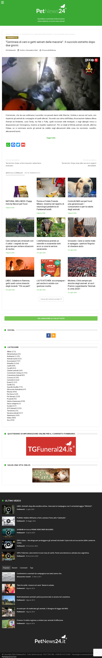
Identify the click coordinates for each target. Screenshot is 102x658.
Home (8, 34)
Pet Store (10, 394)
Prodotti (10, 399)
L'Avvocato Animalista (15, 389)
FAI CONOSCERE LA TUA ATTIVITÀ (51, 318)
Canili (9, 366)
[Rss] (53, 335)
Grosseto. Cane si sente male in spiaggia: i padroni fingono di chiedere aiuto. (81, 244)
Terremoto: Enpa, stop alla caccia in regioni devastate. (79, 163)
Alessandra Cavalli (24, 577)
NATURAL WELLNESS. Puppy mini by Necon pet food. (19, 202)
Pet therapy (11, 396)
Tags (31, 568)
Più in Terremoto (32, 173)
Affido (9, 352)
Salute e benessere (14, 401)
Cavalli (9, 368)
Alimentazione (12, 354)
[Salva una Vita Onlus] (51, 469)
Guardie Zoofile (12, 387)
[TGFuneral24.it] (51, 438)
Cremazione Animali (14, 375)
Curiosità (10, 380)
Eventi (9, 382)
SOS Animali (11, 408)
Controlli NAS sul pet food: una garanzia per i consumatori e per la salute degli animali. (80, 205)
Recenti (14, 568)
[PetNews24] (51, 3)
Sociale (9, 406)
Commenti (23, 568)
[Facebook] (48, 335)
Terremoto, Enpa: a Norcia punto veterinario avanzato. (23, 163)
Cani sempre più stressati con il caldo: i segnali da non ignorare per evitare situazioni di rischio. (19, 245)
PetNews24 (11, 50)
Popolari (6, 568)
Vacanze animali (12, 413)
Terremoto (15, 34)
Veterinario (11, 415)
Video (9, 418)
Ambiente (10, 356)
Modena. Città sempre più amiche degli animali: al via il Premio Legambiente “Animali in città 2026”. (81, 284)
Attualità (10, 363)
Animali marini (12, 359)
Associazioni (11, 361)
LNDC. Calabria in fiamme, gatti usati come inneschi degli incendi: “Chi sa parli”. (18, 283)
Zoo (8, 420)
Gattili (9, 385)
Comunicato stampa (14, 373)
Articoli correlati (14, 173)
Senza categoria (12, 404)
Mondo (9, 392)
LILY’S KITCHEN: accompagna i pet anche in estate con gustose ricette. (51, 283)
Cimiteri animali (12, 370)
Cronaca (10, 378)
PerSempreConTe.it (9, 657)
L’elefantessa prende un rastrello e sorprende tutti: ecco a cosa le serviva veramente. (49, 245)
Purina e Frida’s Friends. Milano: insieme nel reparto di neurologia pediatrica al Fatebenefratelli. (50, 205)
